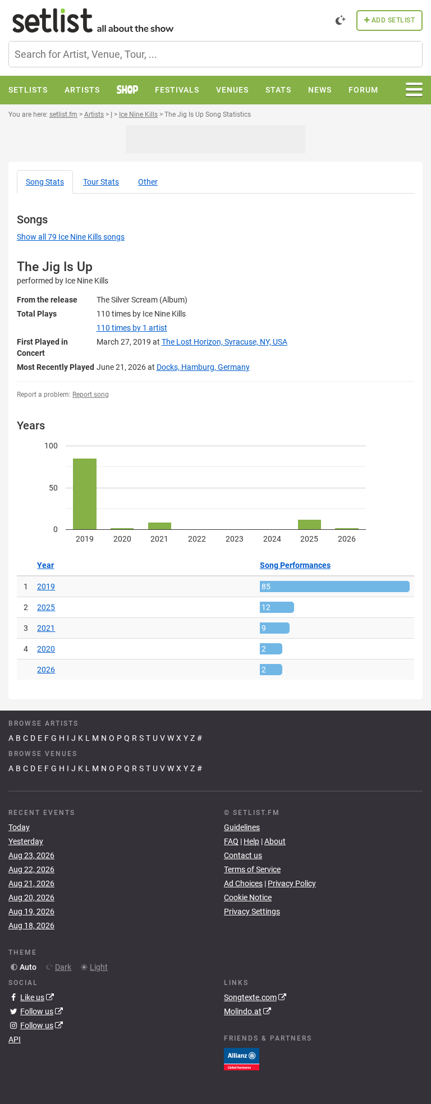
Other (148, 181)
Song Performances (295, 565)
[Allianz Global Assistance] (241, 1057)
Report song (90, 394)
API (14, 1039)
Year (45, 565)
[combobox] (215, 54)
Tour (101, 181)
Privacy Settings (252, 911)
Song (45, 181)
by (132, 327)
